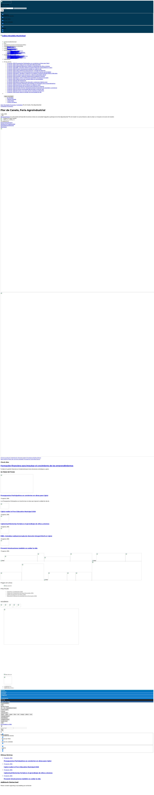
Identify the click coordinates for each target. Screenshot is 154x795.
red (18, 714)
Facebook (3, 692)
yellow (27, 714)
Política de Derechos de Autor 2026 (16, 594)
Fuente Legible (4, 709)
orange (22, 714)
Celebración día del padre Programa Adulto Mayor (21, 457)
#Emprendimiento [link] (5, 117)
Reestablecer (4, 717)
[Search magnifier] (2, 10)
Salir (2, 705)
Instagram (4, 695)
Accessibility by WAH (6, 724)
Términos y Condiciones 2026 (15, 591)
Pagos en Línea (5, 701)
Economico (13, 105)
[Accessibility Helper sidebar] (5, 703)
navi (31, 714)
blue (15, 714)
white (6, 714)
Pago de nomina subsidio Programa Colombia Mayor (20, 459)
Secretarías (7, 105)
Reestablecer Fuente (11, 708)
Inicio (2, 105)
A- (1, 708)
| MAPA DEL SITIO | (9, 688)
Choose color (4, 712)
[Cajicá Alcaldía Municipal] (13, 36)
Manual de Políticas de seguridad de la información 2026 (22, 596)
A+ (4, 708)
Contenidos (19, 105)
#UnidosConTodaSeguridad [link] (8, 124)
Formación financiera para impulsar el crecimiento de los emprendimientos (37, 466)
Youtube (3, 693)
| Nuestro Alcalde (11, 99)
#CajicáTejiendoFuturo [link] (7, 122)
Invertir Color (4, 721)
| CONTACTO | (7, 686)
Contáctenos (4, 698)
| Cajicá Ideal (10, 101)
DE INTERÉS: (10, 98)
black (2, 714)
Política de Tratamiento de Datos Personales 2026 (20, 593)
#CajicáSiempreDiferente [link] (7, 125)
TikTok (3, 700)
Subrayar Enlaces (5, 716)
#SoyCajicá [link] (4, 127)
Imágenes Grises (5, 719)
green (11, 714)
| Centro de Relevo (12, 102)
